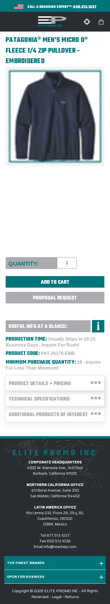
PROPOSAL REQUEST (55, 298)
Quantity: (23, 264)
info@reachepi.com (60, 547)
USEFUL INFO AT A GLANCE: (37, 327)
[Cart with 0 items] (102, 22)
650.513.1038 (59, 541)
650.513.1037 (84, 7)
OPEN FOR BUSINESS (25, 576)
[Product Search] (86, 21)
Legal (56, 597)
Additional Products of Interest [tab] (48, 415)
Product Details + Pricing (40, 384)
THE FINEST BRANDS (26, 562)
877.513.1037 (58, 535)
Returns (72, 597)
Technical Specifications (39, 399)
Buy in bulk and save (55, 310)
